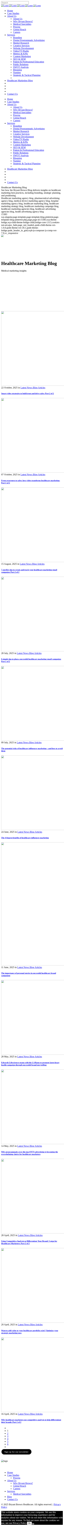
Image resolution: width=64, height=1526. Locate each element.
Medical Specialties (22, 1494)
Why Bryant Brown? (23, 1483)
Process (16, 1478)
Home (10, 1472)
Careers (16, 1488)
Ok (29, 1523)
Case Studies (13, 1475)
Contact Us (12, 1499)
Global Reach (19, 1486)
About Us (11, 1480)
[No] (33, 1523)
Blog (9, 1496)
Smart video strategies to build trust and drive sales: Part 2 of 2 (27, 393)
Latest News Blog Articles (33, 387)
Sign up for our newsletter (16, 1452)
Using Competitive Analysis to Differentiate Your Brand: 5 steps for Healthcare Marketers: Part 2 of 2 (29, 1242)
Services (11, 1491)
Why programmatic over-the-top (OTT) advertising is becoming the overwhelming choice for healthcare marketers (29, 1153)
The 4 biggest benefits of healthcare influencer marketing (25, 838)
